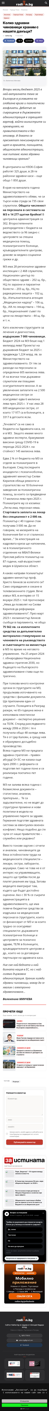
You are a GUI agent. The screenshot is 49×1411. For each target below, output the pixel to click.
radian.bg (8, 36)
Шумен (6, 18)
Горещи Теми (14, 10)
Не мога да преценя (16, 1246)
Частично (12, 1235)
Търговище (39, 14)
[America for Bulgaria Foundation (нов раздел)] (34, 1364)
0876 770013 (26, 1336)
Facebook (26, 1345)
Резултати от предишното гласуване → (21, 1258)
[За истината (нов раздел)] (34, 1375)
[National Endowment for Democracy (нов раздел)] (14, 1375)
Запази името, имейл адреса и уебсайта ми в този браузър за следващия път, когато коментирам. (26, 1134)
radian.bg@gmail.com (26, 1340)
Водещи (16, 1082)
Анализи (24, 10)
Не (9, 1241)
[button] (46, 3)
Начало (5, 10)
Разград (29, 14)
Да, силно (12, 1229)
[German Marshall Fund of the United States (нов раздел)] (14, 1364)
